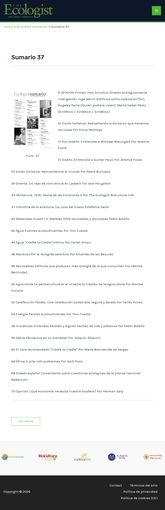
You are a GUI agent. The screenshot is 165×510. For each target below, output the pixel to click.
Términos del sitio (144, 485)
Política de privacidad (140, 491)
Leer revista (25, 421)
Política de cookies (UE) (139, 498)
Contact (116, 485)
